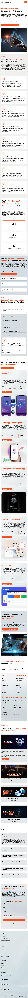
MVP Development (4, 936)
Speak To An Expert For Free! (8, 273)
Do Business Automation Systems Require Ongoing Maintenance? (12, 862)
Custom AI (3, 949)
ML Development (4, 938)
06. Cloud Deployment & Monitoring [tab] (10, 334)
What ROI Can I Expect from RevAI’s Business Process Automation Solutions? (13, 875)
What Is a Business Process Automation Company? (11, 835)
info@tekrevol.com (5, 989)
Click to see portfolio (7, 367)
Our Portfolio (3, 963)
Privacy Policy (11, 995)
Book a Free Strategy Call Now (9, 629)
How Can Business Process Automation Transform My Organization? (11, 849)
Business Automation (5, 956)
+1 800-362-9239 (4, 992)
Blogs (2, 967)
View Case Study (7, 391)
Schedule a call (14, 919)
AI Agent (2, 954)
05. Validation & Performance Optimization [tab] (11, 331)
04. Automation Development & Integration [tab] (11, 327)
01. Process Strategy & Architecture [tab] (10, 316)
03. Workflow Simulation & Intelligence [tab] (10, 324)
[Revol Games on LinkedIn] (10, 975)
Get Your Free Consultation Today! (9, 25)
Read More (5, 759)
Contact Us (3, 969)
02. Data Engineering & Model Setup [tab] (10, 320)
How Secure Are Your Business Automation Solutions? (12, 869)
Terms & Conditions (4, 995)
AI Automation (3, 942)
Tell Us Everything (5, 984)
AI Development (4, 952)
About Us (2, 965)
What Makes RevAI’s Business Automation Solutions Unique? (12, 856)
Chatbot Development (5, 940)
